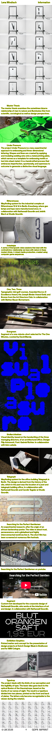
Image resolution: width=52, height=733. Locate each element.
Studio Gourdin (16, 214)
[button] (26, 50)
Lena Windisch (9, 2)
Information (44, 2)
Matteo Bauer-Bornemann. (17, 300)
